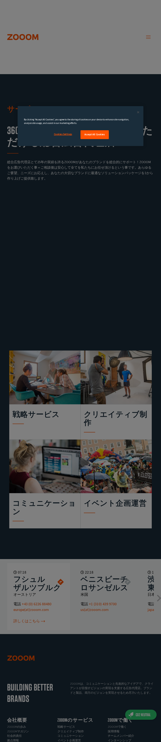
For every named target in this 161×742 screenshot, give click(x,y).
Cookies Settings (63, 134)
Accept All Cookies (94, 134)
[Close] (138, 112)
